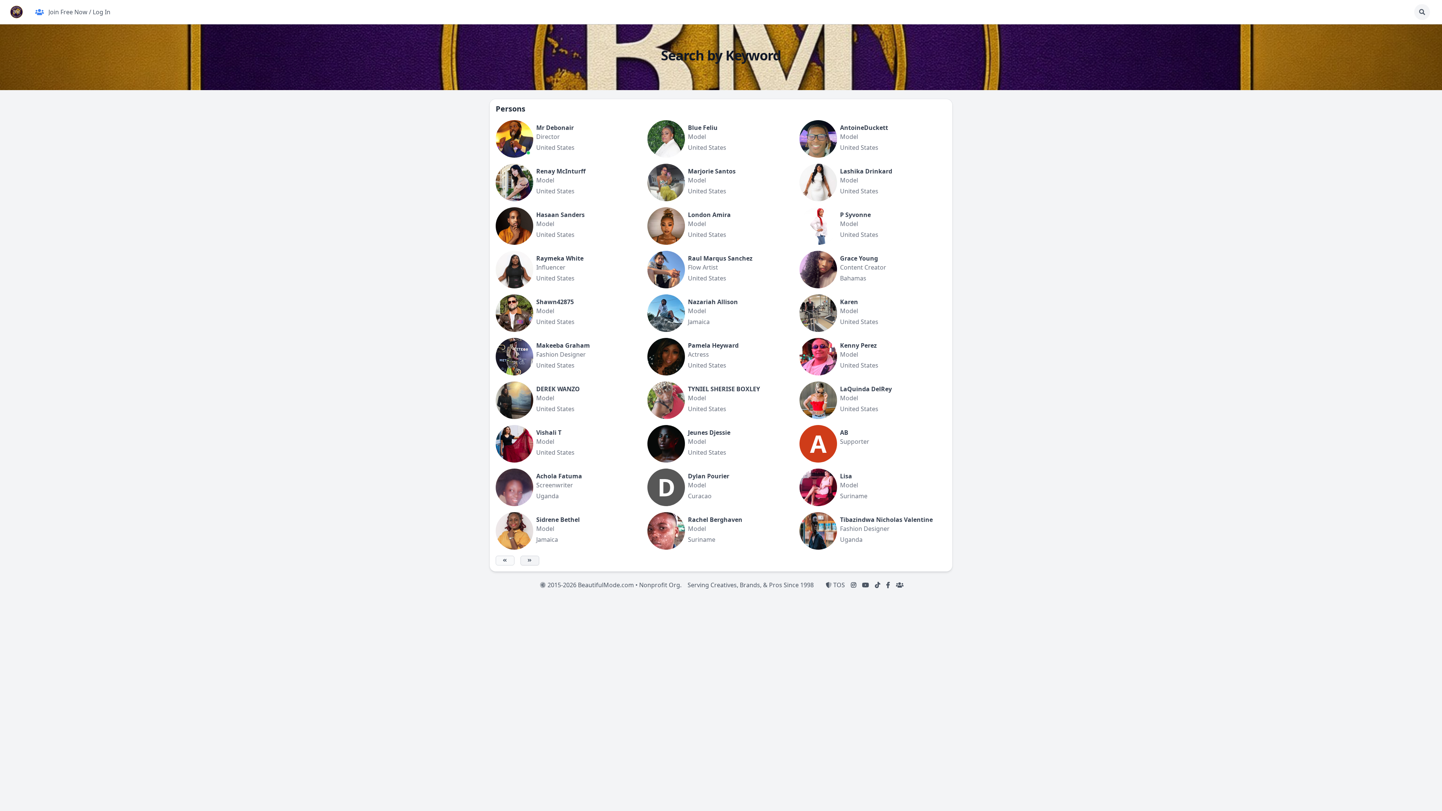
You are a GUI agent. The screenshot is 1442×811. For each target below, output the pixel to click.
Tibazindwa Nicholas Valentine (886, 520)
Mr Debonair (555, 128)
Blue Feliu (703, 128)
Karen (849, 302)
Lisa (846, 476)
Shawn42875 (555, 302)
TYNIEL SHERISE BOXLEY (724, 389)
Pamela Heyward (713, 345)
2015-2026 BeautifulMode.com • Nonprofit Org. (614, 585)
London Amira (709, 215)
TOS (838, 585)
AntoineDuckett (864, 128)
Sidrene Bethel (558, 520)
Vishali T (548, 432)
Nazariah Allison (713, 302)
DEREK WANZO (558, 389)
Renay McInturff (560, 171)
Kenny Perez (858, 345)
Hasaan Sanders (560, 215)
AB (844, 432)
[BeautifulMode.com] (16, 12)
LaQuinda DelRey (866, 389)
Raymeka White (560, 258)
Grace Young (859, 258)
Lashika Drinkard (866, 171)
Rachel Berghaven (715, 520)
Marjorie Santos (712, 171)
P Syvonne (855, 215)
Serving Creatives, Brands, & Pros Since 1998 (751, 585)
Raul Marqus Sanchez (720, 258)
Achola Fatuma (559, 476)
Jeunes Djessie (709, 432)
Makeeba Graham (563, 345)
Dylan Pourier (708, 476)
